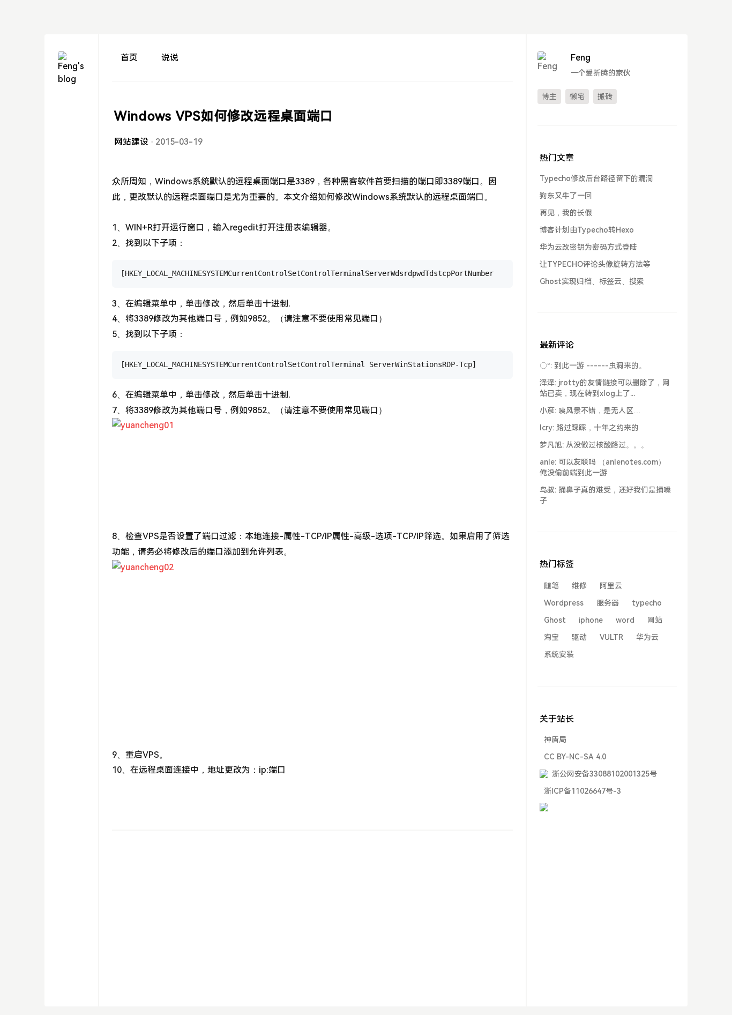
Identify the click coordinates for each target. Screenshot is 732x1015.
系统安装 (559, 654)
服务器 (607, 603)
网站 (654, 620)
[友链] (71, 167)
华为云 (647, 637)
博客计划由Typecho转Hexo (587, 230)
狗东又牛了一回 (566, 195)
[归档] (71, 128)
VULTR (611, 637)
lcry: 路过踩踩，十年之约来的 (589, 427)
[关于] (71, 186)
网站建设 (131, 142)
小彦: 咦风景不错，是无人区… (590, 410)
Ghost (555, 620)
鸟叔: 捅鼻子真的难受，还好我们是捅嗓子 (605, 495)
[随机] (71, 205)
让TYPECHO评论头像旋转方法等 (595, 264)
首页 (129, 58)
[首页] (71, 109)
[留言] (71, 148)
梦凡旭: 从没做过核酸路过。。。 (594, 445)
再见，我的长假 (566, 212)
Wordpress (564, 603)
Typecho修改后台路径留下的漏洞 (596, 178)
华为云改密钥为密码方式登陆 (588, 247)
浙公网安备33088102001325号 (604, 774)
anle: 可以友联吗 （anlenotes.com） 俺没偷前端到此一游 (603, 467)
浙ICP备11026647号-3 (582, 791)
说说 (169, 58)
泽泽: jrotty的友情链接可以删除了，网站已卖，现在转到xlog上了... (605, 388)
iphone (591, 620)
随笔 (551, 585)
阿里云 (611, 585)
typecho (647, 603)
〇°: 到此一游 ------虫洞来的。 (593, 365)
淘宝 (551, 637)
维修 (579, 585)
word (625, 620)
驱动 (579, 637)
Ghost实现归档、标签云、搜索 (592, 281)
